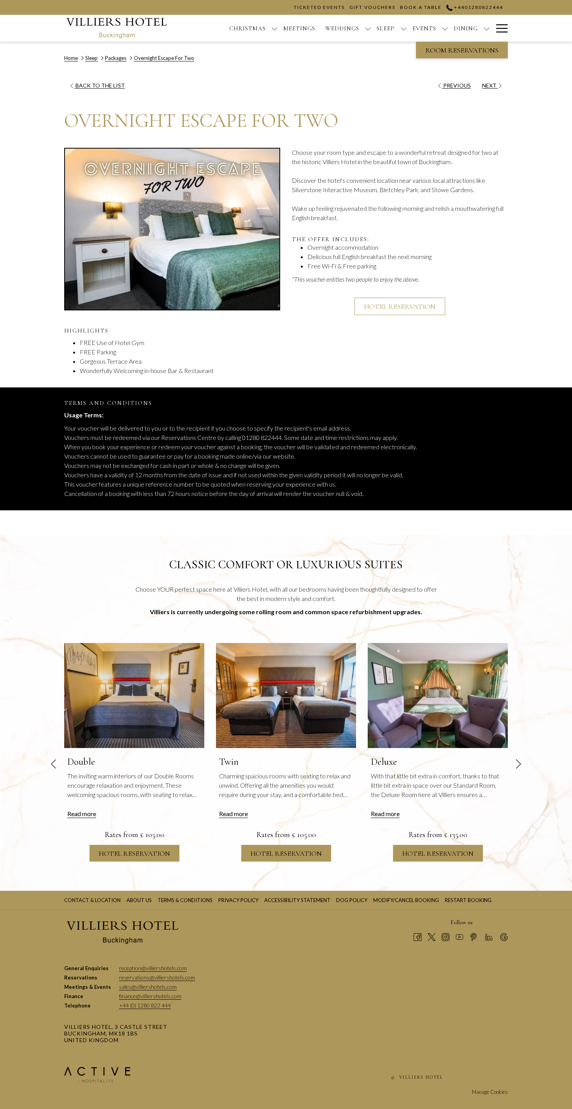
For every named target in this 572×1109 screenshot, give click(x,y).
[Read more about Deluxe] (438, 695)
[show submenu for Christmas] (274, 28)
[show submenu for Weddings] (368, 28)
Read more (81, 813)
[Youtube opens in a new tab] (459, 936)
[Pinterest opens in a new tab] (473, 936)
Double (81, 761)
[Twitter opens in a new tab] (431, 936)
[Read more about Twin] (286, 695)
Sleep (91, 58)
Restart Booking (468, 900)
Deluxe (384, 761)
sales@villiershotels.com (148, 986)
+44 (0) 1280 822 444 (145, 1005)
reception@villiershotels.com (153, 968)
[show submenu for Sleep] (403, 28)
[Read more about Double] (134, 695)
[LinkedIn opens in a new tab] (489, 936)
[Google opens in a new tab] (504, 936)
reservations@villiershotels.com (157, 977)
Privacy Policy (238, 900)
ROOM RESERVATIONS (461, 50)
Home (71, 58)
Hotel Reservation (399, 306)
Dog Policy (352, 900)
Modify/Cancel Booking (406, 900)
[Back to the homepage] (116, 28)
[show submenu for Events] (445, 28)
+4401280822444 (478, 7)
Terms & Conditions (185, 900)
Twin (229, 761)
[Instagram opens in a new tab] (445, 936)
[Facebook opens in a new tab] (417, 936)
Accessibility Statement (297, 900)
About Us (139, 900)
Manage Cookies (490, 1092)
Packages (115, 58)
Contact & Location (92, 900)
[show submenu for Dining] (486, 28)
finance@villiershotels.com (150, 996)
